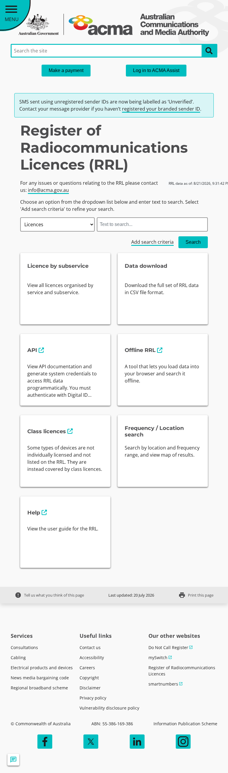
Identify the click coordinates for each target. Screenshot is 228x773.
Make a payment (66, 70)
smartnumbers (163, 684)
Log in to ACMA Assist (156, 70)
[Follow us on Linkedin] (137, 741)
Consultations (24, 647)
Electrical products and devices (42, 667)
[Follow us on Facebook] (44, 741)
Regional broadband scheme (39, 688)
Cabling (18, 657)
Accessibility (92, 657)
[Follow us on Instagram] (183, 741)
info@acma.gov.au (48, 190)
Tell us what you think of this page (49, 595)
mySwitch (157, 657)
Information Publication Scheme (185, 723)
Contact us (90, 647)
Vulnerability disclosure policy (109, 708)
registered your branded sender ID (161, 109)
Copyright (89, 677)
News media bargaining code (40, 677)
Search (193, 242)
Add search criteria (152, 242)
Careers (87, 667)
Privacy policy (93, 698)
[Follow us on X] (90, 741)
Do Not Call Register (168, 647)
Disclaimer (90, 688)
